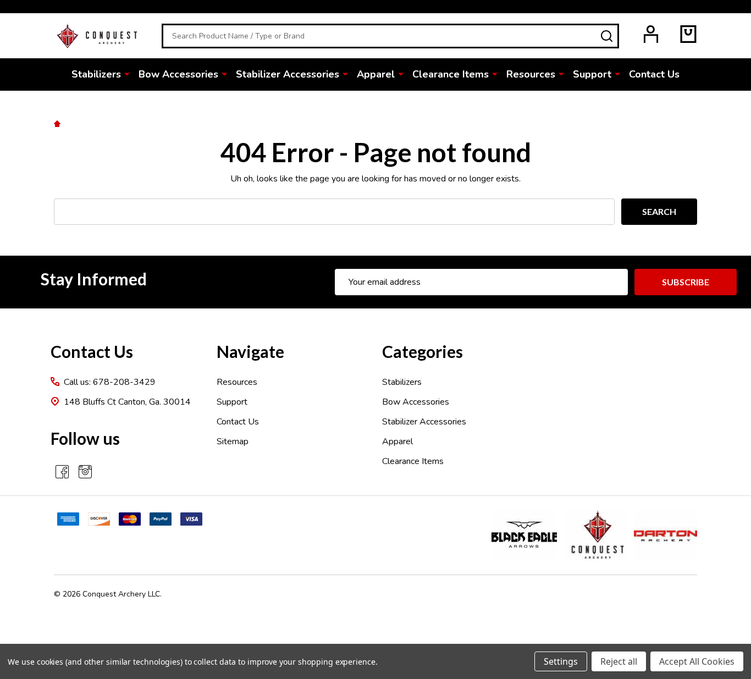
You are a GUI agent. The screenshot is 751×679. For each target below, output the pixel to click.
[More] (127, 73)
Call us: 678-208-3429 (110, 382)
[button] (524, 535)
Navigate (250, 351)
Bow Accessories (178, 74)
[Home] (59, 123)
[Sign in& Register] (651, 34)
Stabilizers (96, 74)
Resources (530, 74)
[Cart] (688, 34)
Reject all (618, 661)
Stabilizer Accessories (287, 74)
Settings (561, 661)
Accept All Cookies (697, 661)
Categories (422, 351)
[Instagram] (85, 472)
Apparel (376, 74)
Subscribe (685, 282)
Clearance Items (450, 74)
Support (592, 74)
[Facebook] (62, 472)
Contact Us (654, 74)
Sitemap (233, 441)
